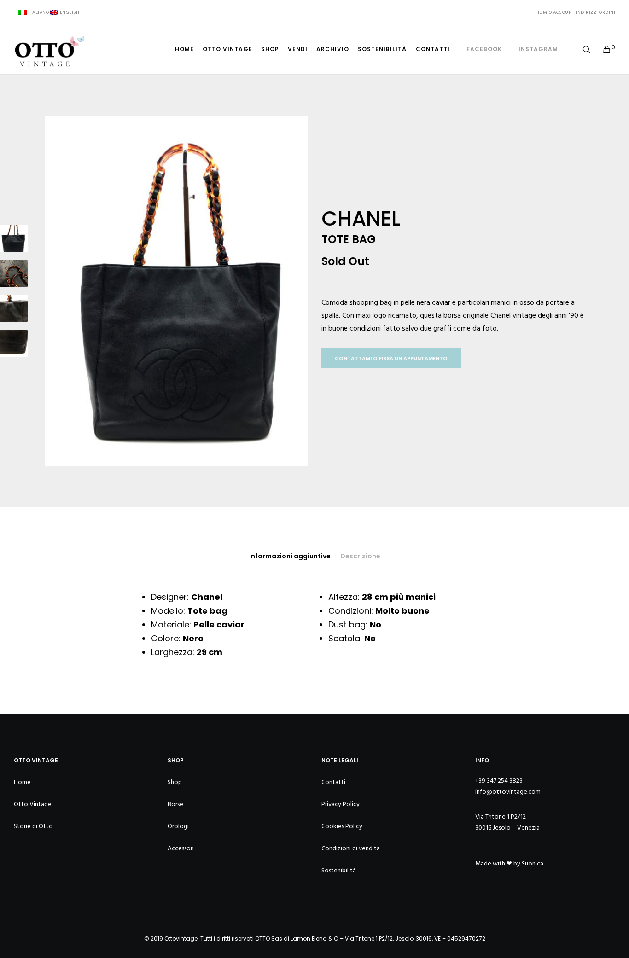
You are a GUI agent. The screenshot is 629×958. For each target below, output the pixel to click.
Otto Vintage (33, 804)
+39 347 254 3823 (499, 780)
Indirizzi (587, 12)
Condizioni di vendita (350, 848)
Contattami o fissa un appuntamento (391, 358)
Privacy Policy (340, 804)
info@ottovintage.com (508, 791)
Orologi (178, 826)
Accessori (181, 848)
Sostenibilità (338, 870)
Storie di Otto (33, 826)
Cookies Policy (341, 826)
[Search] (580, 49)
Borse (175, 804)
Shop (175, 782)
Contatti (333, 782)
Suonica (532, 863)
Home (22, 782)
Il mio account (556, 12)
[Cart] (601, 49)
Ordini (607, 12)
